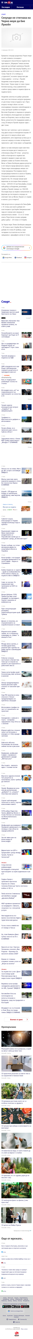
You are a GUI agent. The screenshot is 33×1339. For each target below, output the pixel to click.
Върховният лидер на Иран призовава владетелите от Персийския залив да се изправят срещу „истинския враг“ (14, 535)
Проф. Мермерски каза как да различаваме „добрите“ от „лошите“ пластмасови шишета (10, 791)
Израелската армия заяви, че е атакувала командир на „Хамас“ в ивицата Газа (10, 634)
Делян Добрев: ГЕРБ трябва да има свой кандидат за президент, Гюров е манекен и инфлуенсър (10, 598)
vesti (4, 1278)
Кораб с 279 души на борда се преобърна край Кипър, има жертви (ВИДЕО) (10, 494)
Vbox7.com (10, 1298)
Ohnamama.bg (18, 1299)
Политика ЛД (23, 1319)
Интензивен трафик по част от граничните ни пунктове (10, 709)
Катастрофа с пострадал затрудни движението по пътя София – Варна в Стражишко (10, 560)
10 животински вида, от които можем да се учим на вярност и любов (15, 1152)
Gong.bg (16, 1298)
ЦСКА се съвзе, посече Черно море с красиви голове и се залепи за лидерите (16, 1286)
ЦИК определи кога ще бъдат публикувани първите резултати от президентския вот (10, 369)
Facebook (19, 257)
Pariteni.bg (4, 1300)
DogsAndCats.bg (23, 1298)
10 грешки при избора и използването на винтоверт (16, 1127)
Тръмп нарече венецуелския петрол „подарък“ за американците (9, 408)
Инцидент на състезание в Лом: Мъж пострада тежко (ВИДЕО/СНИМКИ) (10, 1010)
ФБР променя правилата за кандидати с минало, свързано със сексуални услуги (10, 906)
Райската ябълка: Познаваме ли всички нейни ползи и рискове (10, 744)
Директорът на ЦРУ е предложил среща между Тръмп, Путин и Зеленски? (11, 853)
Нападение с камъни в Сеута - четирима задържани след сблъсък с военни (11, 720)
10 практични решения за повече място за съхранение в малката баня (15, 1075)
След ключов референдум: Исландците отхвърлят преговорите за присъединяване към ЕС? (15, 869)
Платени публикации (19, 1315)
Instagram (29, 257)
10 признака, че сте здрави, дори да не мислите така (15, 1176)
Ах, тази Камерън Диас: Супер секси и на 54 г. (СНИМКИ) (10, 936)
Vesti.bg (15, 1300)
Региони (20, 7)
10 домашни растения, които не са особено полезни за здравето (13, 1102)
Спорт (5, 301)
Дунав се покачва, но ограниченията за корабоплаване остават (10, 623)
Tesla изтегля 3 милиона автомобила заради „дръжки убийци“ (10, 896)
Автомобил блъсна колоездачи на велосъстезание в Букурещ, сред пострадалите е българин (13, 998)
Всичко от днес (16, 1019)
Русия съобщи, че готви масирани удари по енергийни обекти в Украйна (10, 548)
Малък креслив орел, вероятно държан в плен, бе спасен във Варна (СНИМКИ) (11, 482)
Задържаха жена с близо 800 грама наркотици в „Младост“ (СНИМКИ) (10, 440)
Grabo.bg (26, 1299)
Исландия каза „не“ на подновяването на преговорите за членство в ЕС (11, 393)
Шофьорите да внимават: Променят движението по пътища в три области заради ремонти (11, 828)
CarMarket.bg (6, 1299)
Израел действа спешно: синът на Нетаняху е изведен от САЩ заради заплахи (10, 733)
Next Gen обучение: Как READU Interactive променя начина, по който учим (10, 323)
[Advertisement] (16, 279)
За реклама (10, 1315)
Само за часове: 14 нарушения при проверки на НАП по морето (9, 585)
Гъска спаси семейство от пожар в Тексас (10, 927)
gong (4, 1291)
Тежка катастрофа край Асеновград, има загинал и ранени (11, 674)
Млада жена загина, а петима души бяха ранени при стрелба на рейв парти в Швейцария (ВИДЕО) (11, 647)
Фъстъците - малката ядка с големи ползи (9, 766)
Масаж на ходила (10, 508)
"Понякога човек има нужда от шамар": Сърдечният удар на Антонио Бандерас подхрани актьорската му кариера (14, 1272)
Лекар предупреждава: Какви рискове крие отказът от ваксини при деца (10, 685)
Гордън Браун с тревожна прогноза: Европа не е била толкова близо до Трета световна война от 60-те (14, 883)
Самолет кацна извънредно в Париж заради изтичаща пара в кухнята (10, 521)
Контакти (27, 1315)
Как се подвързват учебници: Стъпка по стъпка (9, 381)
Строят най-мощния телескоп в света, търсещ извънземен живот (11, 802)
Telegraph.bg (26, 1300)
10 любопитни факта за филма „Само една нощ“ (14, 1201)
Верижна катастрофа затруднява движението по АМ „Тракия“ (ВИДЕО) (10, 986)
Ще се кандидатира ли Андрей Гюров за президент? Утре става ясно (10, 346)
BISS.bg (12, 1299)
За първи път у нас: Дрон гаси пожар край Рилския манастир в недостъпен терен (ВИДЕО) (11, 975)
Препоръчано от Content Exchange (22, 1230)
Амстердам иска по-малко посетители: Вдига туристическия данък (11, 918)
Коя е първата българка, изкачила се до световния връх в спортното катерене (14, 1247)
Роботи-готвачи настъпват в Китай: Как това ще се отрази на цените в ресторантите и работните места (10, 661)
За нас (4, 1315)
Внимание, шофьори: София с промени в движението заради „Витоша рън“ (9, 756)
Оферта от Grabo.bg (6, 504)
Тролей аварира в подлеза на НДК (8, 357)
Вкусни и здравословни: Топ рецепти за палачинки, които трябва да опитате (11, 778)
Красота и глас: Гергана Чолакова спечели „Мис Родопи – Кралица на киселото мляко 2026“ (10, 950)
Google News (8, 257)
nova (4, 1252)
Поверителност (12, 1319)
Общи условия (24, 1329)
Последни (6, 7)
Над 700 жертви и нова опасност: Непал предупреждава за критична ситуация (10, 698)
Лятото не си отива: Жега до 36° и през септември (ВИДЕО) (11, 470)
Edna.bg (10, 1300)
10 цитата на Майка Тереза (11, 1225)
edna (4, 1263)
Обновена (3, 862)
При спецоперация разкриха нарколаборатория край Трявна (10, 611)
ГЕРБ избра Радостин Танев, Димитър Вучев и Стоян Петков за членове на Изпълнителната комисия (11, 814)
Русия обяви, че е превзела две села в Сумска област (9, 430)
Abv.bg (5, 1298)
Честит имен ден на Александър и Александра (8, 839)
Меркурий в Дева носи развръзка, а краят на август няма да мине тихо (16, 1050)
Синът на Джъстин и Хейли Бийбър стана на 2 (15, 1259)
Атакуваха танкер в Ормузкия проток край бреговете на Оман (10, 312)
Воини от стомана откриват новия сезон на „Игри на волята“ (11, 961)
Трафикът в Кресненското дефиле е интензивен (10, 419)
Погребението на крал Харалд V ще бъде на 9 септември (10, 335)
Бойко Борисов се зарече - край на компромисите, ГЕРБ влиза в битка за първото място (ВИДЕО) (11, 572)
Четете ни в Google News (16, 1311)
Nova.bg (20, 1300)
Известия (17, 1322)
